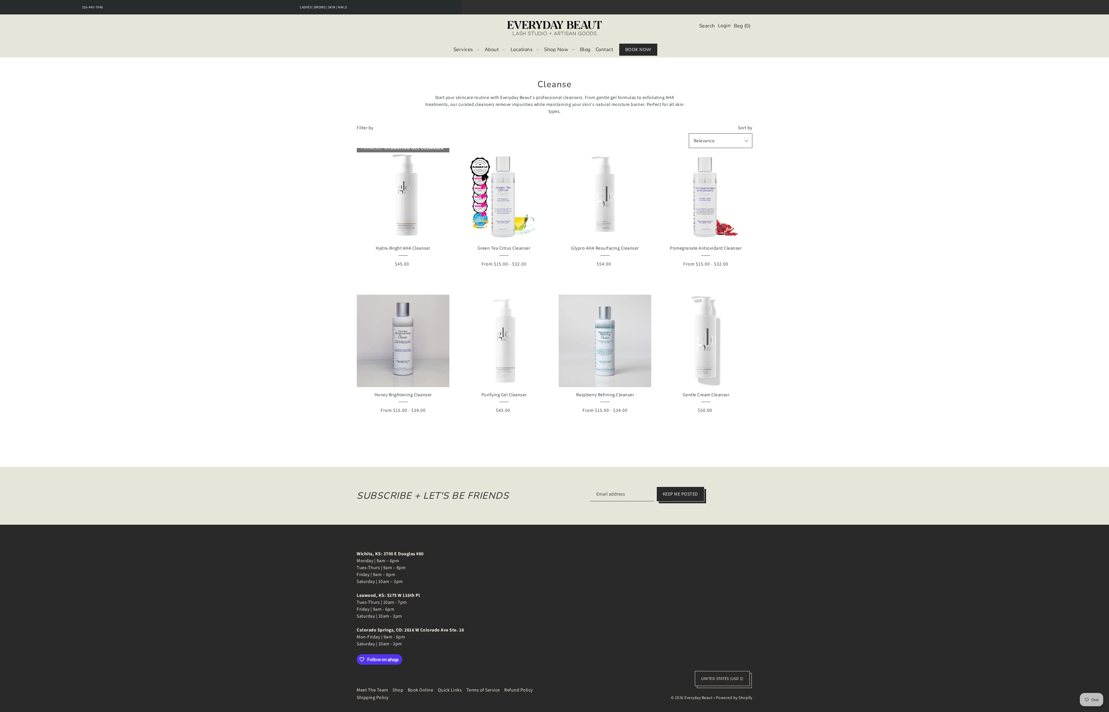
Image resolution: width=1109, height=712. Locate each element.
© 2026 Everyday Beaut (692, 697)
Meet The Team (372, 690)
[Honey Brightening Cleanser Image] (403, 341)
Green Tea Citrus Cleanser (504, 248)
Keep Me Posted (680, 494)
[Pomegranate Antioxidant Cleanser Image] (706, 194)
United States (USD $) (722, 678)
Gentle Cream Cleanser (706, 395)
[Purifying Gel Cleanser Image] (504, 341)
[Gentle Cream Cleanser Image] (706, 341)
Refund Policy (518, 690)
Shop (397, 690)
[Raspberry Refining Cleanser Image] (605, 341)
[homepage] (554, 28)
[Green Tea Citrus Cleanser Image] (504, 194)
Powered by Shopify (734, 697)
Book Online (420, 690)
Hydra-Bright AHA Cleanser (403, 248)
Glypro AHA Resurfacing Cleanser (605, 248)
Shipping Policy (373, 697)
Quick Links (450, 690)
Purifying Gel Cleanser (504, 395)
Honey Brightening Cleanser (403, 395)
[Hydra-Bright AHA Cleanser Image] (403, 194)
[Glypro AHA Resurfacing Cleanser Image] (605, 194)
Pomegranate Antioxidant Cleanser (706, 248)
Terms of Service (483, 690)
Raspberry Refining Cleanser (605, 395)
